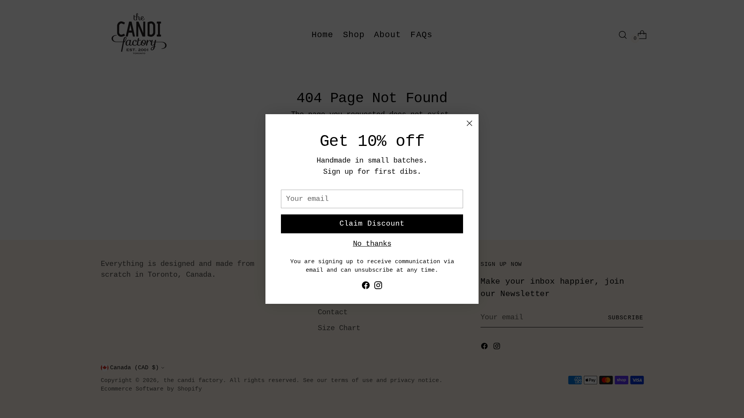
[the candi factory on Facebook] (365, 287)
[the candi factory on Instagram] (378, 287)
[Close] (469, 123)
